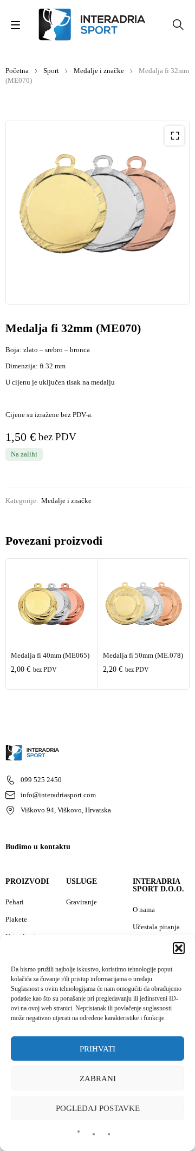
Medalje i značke (99, 71)
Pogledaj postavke (98, 1108)
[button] (178, 948)
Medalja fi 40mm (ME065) (50, 655)
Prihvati (97, 1048)
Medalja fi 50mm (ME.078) (143, 655)
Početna (17, 71)
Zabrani (98, 1078)
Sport (51, 71)
